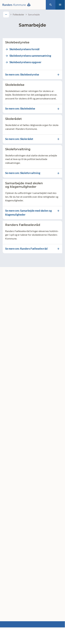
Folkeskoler (18, 14)
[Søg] (50, 5)
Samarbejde (34, 14)
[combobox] (6, 14)
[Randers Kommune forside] (17, 4)
